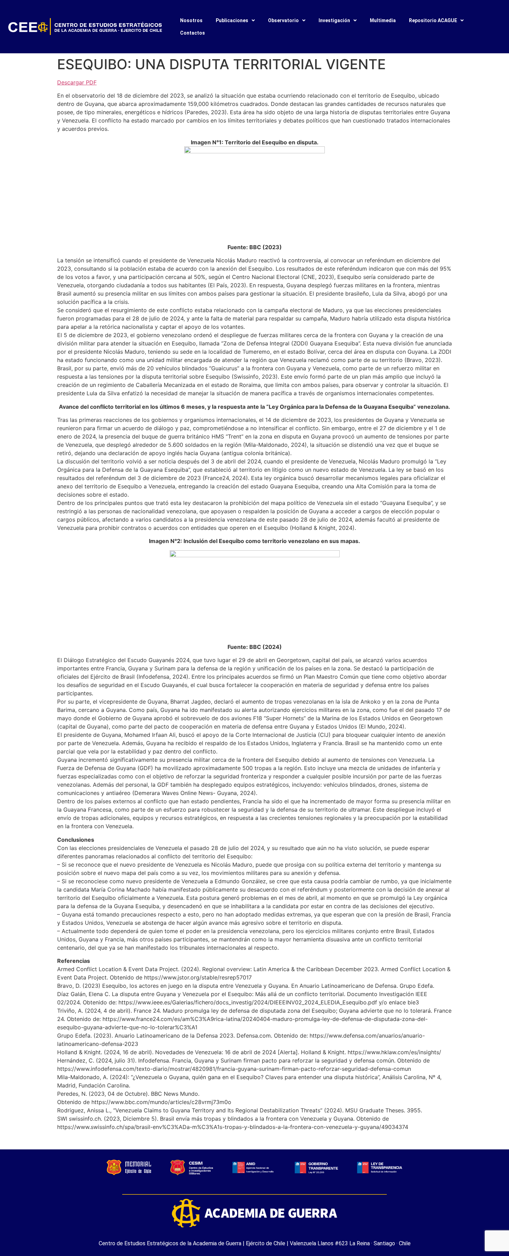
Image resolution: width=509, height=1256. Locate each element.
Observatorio (283, 20)
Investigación (334, 20)
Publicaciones (232, 20)
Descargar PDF (77, 82)
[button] (235, 20)
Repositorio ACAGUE (433, 20)
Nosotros (191, 20)
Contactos (192, 33)
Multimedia (383, 20)
